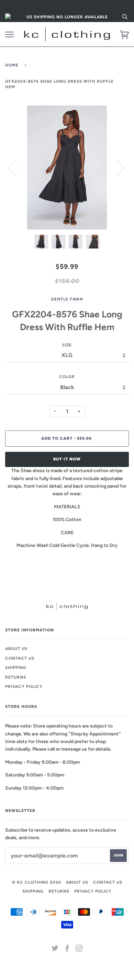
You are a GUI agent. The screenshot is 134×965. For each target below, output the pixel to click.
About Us (16, 648)
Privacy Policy (24, 686)
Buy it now (67, 459)
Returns (15, 677)
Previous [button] (17, 167)
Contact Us (19, 658)
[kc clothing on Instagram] (79, 949)
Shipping (15, 667)
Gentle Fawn (67, 299)
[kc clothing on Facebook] (67, 949)
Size (67, 345)
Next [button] (116, 167)
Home (12, 65)
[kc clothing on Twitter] (55, 949)
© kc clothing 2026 (36, 882)
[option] (67, 167)
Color (67, 376)
